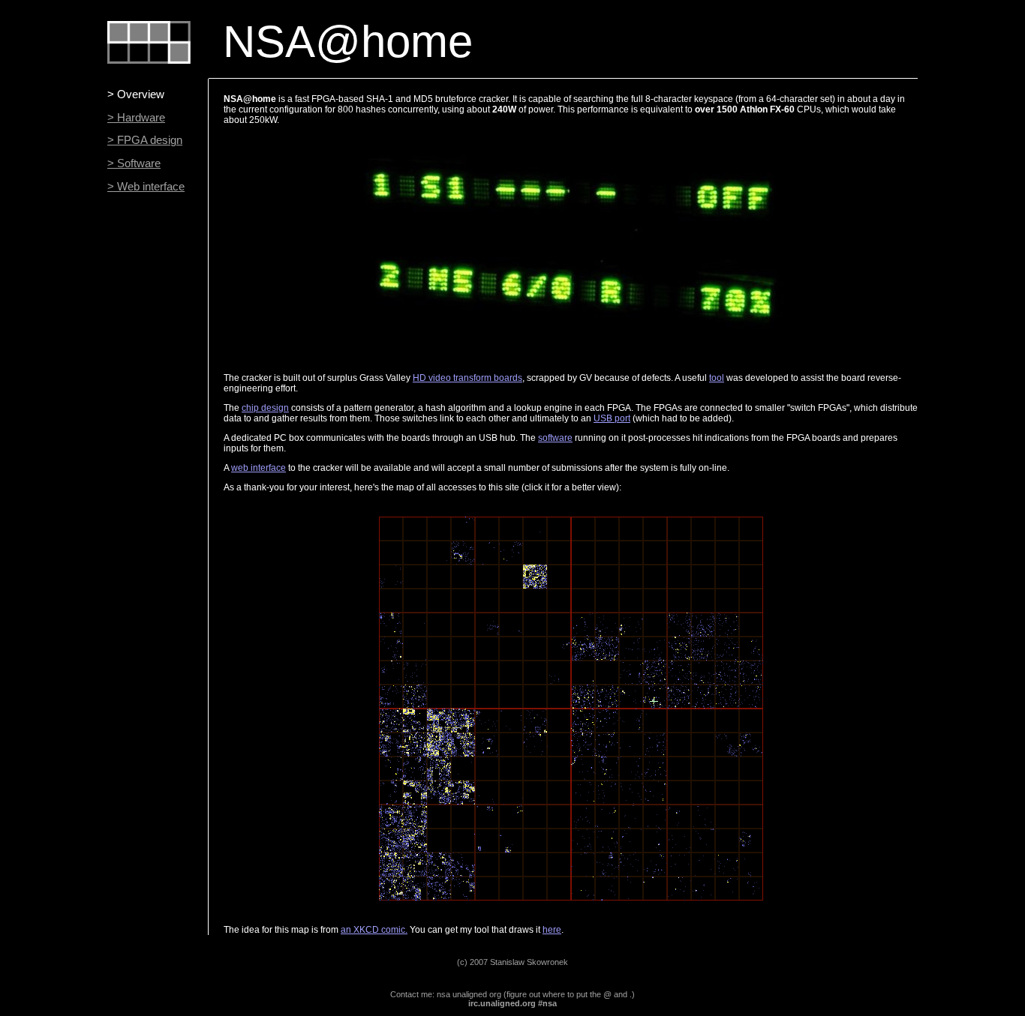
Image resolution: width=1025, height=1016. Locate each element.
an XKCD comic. (374, 930)
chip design (265, 408)
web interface (258, 468)
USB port (612, 418)
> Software (134, 163)
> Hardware (136, 118)
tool (716, 378)
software (555, 438)
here (552, 930)
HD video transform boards (467, 378)
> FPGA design (144, 140)
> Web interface (146, 187)
